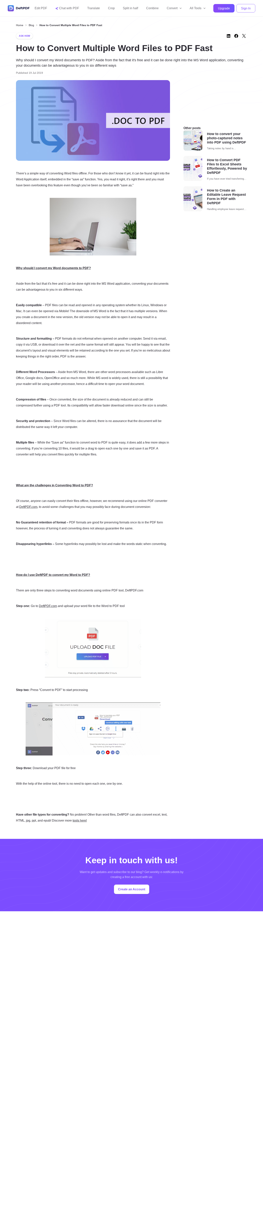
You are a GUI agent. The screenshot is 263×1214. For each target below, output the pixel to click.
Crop (111, 8)
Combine (152, 8)
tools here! (80, 820)
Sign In (246, 8)
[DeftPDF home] (19, 8)
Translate (93, 8)
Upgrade (224, 8)
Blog (31, 25)
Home (19, 25)
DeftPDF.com (28, 506)
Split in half (130, 8)
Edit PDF (41, 8)
